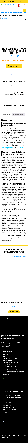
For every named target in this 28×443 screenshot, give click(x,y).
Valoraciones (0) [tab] (18, 114)
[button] (24, 10)
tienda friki (14, 222)
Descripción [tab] (6, 114)
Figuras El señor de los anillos (13, 14)
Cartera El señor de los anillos (11, 302)
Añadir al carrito (14, 66)
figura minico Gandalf (7, 147)
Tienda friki (3, 12)
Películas (10, 12)
